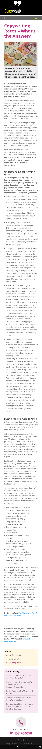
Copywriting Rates (13, 663)
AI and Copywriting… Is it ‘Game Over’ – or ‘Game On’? (19, 676)
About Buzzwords (13, 655)
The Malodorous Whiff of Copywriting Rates (20, 614)
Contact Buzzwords (21, 729)
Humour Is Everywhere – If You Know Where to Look (18, 698)
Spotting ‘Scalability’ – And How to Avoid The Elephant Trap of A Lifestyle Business (20, 706)
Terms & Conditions (14, 659)
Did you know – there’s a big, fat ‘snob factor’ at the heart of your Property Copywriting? (19, 684)
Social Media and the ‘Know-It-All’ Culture (19, 692)
